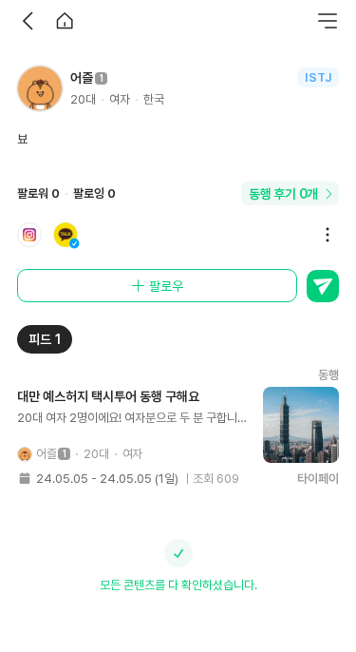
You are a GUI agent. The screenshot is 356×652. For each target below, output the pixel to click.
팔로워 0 (38, 193)
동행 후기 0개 (283, 193)
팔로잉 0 (94, 193)
